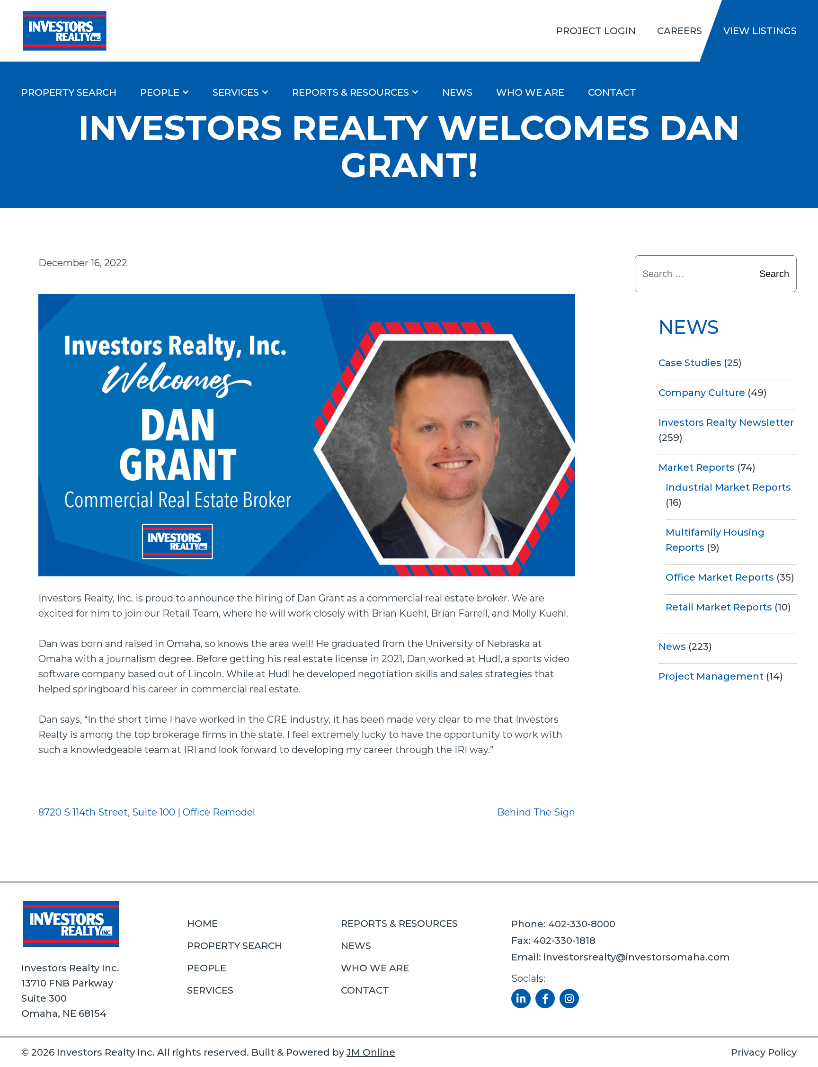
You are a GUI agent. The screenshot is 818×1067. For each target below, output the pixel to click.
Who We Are (530, 92)
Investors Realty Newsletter (726, 422)
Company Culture (701, 392)
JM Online (371, 1052)
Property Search (68, 92)
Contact (612, 92)
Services (236, 92)
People (159, 92)
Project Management (711, 676)
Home (202, 923)
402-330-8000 (581, 924)
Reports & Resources (350, 92)
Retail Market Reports (719, 607)
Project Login (596, 30)
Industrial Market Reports (728, 487)
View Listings (760, 30)
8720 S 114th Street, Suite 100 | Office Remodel (146, 812)
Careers (679, 30)
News (457, 92)
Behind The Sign (536, 812)
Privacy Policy (764, 1052)
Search (774, 274)
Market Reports (696, 467)
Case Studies (689, 362)
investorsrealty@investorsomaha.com (636, 957)
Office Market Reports (720, 577)
